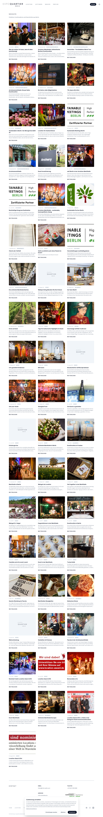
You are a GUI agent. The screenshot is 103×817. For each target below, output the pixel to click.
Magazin (47, 4)
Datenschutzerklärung (31, 808)
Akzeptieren (72, 812)
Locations (29, 4)
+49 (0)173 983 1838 (72, 788)
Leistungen (38, 4)
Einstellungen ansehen (51, 812)
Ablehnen (63, 812)
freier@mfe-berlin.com (44, 788)
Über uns (55, 4)
